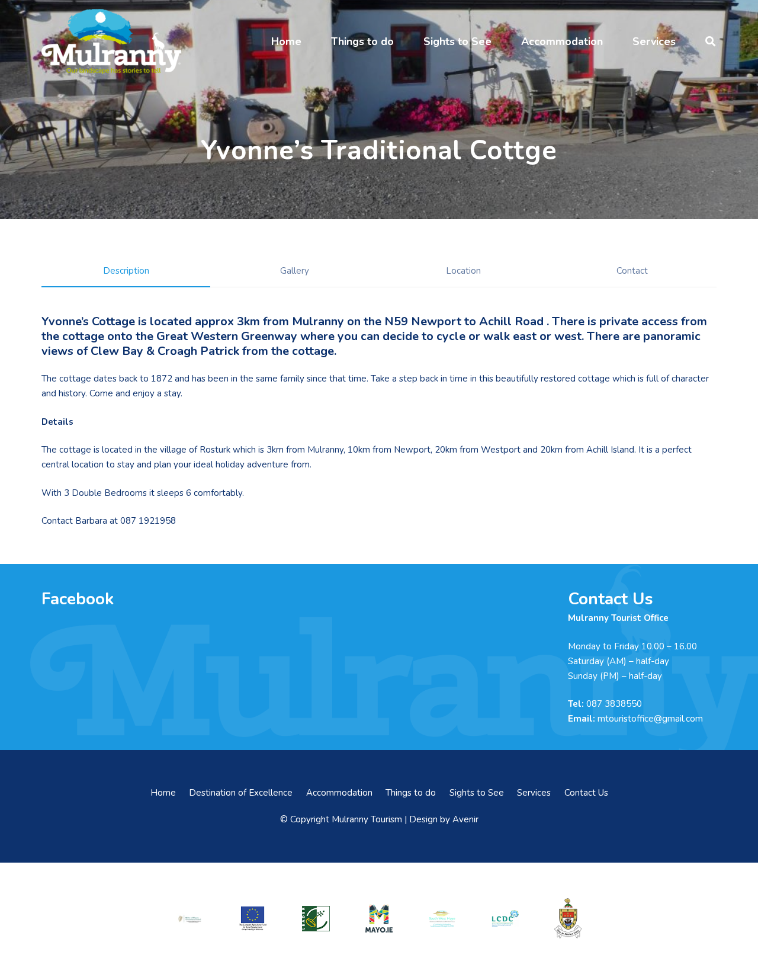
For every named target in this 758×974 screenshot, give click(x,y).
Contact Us (586, 793)
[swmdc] (441, 918)
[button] (311, 41)
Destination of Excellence (241, 793)
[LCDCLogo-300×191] (505, 919)
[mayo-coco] (568, 918)
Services (534, 793)
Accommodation (339, 793)
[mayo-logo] (379, 918)
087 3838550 (614, 704)
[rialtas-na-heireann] (189, 918)
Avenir (465, 819)
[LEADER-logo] (315, 918)
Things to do (411, 793)
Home (163, 793)
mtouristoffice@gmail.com (650, 719)
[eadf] (252, 918)
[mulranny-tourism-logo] (111, 41)
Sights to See (476, 793)
